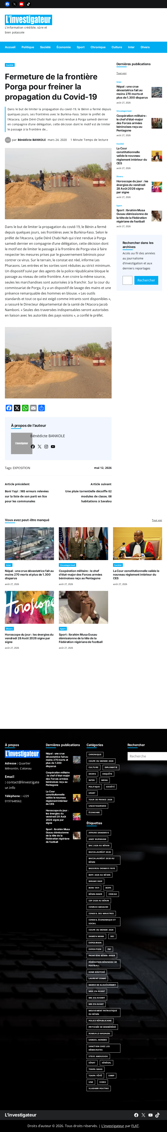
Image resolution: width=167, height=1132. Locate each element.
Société (9, 64)
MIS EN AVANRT (97, 997)
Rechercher (146, 280)
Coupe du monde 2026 (101, 929)
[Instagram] (46, 446)
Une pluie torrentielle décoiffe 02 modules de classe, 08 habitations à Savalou (88, 496)
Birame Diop (95, 881)
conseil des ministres (101, 913)
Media (104, 780)
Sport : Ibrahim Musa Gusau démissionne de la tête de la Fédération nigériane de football (132, 215)
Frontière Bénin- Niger (102, 955)
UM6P (111, 1075)
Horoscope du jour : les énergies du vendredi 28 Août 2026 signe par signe (132, 186)
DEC (112, 936)
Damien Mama (96, 936)
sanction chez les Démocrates (99, 1048)
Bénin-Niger (95, 894)
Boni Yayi (94, 887)
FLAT (135, 1126)
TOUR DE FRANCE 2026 (100, 799)
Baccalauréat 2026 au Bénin (101, 860)
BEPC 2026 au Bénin (99, 874)
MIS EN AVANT (96, 1004)
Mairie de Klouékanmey (102, 984)
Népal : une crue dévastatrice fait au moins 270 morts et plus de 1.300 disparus (132, 92)
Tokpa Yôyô (95, 1075)
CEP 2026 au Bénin (99, 900)
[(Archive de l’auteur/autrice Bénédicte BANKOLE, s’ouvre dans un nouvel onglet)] (8, 142)
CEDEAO (113, 894)
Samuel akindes (98, 1039)
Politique (94, 786)
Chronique (95, 754)
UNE (91, 1082)
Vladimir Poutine (99, 1088)
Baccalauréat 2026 (100, 852)
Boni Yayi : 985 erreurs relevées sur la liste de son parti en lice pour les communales (27, 496)
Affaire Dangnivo (99, 832)
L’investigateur (112, 1126)
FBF (109, 949)
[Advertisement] (83, 694)
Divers (119, 176)
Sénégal (106, 1062)
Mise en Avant (97, 991)
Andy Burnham (97, 839)
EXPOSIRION (95, 942)
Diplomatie (111, 767)
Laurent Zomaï (97, 978)
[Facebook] (7, 4)
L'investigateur (20, 1115)
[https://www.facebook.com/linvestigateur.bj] (136, 1115)
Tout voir (121, 73)
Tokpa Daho (95, 1069)
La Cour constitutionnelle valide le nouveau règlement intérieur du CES (131, 156)
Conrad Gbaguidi (98, 906)
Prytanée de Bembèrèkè (102, 1026)
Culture (93, 767)
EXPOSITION (21, 468)
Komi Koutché (97, 972)
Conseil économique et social (102, 921)
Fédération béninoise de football (103, 964)
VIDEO (102, 1082)
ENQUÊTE (107, 773)
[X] (14, 4)
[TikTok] (28, 4)
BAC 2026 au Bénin (99, 845)
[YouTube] (21, 4)
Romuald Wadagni (99, 1033)
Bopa (108, 887)
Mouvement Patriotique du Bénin (103, 1012)
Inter (119, 81)
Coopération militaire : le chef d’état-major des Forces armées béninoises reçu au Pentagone (131, 123)
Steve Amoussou (98, 1056)
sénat (92, 1062)
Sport (119, 205)
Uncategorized (123, 110)
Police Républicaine (100, 1020)
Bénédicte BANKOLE (32, 140)
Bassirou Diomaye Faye (102, 868)
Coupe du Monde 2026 (101, 760)
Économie (94, 812)
